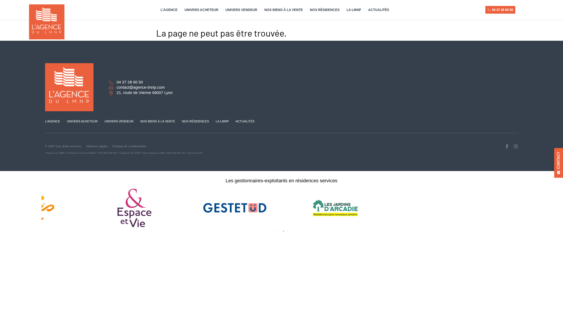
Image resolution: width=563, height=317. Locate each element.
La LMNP (354, 10)
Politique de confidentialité (129, 146)
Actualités (378, 10)
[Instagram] (516, 146)
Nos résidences (325, 10)
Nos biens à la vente (283, 10)
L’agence (169, 10)
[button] (275, 231)
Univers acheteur (201, 10)
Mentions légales (97, 146)
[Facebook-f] (507, 146)
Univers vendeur (241, 10)
